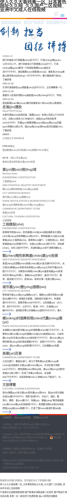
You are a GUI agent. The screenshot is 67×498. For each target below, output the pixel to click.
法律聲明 (6, 417)
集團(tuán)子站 (41, 417)
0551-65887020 (31, 467)
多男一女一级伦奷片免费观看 (23, 496)
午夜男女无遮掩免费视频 (12, 492)
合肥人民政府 (9, 452)
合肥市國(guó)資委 (26, 452)
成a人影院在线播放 (48, 496)
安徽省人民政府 (44, 448)
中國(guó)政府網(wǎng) (23, 448)
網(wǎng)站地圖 (22, 417)
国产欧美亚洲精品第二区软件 (39, 492)
